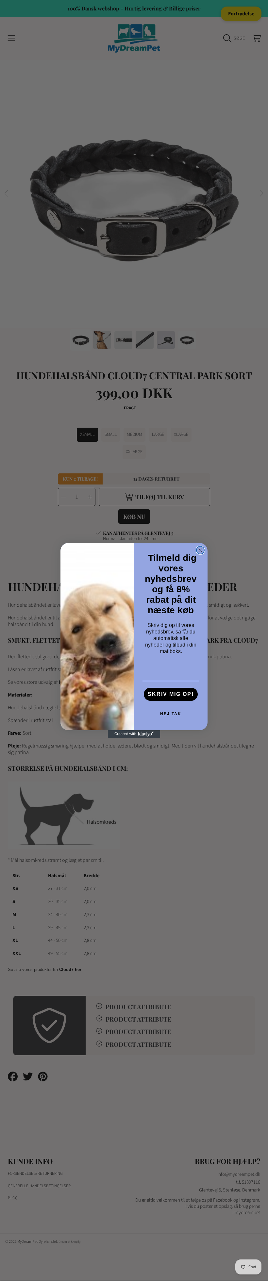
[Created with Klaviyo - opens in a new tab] (134, 734)
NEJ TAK (170, 714)
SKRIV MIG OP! (171, 694)
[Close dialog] (200, 550)
